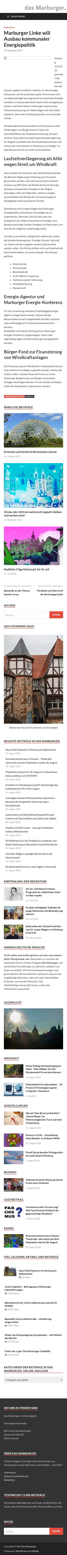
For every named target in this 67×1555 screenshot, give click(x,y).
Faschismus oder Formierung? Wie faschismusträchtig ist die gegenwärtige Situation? (42, 1210)
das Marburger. (29, 1546)
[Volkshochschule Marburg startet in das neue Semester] (13, 1180)
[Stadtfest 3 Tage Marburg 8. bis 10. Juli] (33, 546)
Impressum (10, 1472)
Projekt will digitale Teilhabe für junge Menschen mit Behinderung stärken (44, 910)
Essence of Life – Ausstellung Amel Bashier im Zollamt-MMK (43, 1136)
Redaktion (9, 1479)
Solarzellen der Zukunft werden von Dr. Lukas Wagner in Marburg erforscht (44, 929)
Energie (30, 396)
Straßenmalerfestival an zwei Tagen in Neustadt (30, 866)
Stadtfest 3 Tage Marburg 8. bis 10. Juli (26, 569)
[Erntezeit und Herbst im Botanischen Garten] (33, 431)
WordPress (21, 1551)
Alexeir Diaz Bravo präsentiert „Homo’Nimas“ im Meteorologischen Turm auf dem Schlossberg (44, 1118)
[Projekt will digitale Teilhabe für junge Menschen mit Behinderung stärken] (13, 907)
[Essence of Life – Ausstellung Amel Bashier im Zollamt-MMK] (13, 1135)
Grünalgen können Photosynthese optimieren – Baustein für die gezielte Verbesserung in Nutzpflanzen (30, 801)
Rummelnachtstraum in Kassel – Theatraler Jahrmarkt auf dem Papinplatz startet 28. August (43, 1239)
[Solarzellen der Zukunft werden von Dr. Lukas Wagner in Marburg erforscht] (13, 926)
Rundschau (9, 27)
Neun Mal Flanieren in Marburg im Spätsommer (30, 749)
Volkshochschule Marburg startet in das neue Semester (44, 1181)
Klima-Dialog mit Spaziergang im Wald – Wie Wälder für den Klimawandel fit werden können (43, 1069)
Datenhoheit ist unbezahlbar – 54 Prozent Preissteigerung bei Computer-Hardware (44, 1087)
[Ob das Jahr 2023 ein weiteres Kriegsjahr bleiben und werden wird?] (33, 486)
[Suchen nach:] (33, 614)
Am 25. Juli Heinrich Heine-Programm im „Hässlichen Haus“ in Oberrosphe (43, 892)
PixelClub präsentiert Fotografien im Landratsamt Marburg (44, 1154)
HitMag (35, 1551)
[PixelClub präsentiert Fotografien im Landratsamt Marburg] (13, 1152)
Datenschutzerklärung (16, 1476)
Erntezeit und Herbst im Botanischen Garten (30, 451)
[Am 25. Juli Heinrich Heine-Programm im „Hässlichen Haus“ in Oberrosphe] (13, 889)
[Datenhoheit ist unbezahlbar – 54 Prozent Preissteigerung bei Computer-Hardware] (13, 1084)
